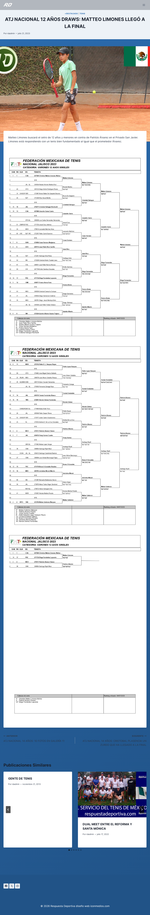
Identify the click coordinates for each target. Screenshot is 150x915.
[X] (11, 886)
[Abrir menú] (143, 5)
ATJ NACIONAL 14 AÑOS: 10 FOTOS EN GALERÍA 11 (34, 739)
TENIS (82, 13)
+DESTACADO (71, 13)
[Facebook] (6, 886)
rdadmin (11, 33)
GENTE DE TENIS (20, 778)
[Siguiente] (141, 809)
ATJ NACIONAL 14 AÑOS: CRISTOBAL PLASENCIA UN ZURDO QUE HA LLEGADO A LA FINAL (114, 740)
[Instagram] (17, 886)
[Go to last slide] (8, 809)
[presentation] (112, 794)
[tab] (69, 850)
